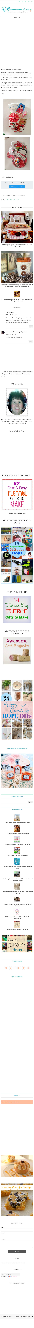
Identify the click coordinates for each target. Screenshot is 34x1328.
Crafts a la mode (10, 1316)
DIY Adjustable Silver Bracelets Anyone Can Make (18, 867)
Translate (14, 1276)
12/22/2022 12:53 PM (11, 334)
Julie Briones (10, 312)
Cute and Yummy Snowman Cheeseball (17, 822)
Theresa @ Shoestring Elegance (16, 332)
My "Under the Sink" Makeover (18, 855)
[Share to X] (10, 199)
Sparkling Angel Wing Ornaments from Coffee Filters (18, 892)
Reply (30, 327)
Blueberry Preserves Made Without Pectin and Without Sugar (18, 880)
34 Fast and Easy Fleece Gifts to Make (17, 844)
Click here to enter (17, 187)
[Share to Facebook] (7, 199)
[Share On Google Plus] (17, 199)
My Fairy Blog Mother (27, 1316)
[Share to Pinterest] (14, 199)
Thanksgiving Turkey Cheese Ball (18, 833)
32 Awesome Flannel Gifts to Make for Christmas (17, 917)
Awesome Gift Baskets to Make (17, 929)
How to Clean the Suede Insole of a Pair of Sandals (17, 905)
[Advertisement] (17, 40)
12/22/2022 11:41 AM (11, 315)
